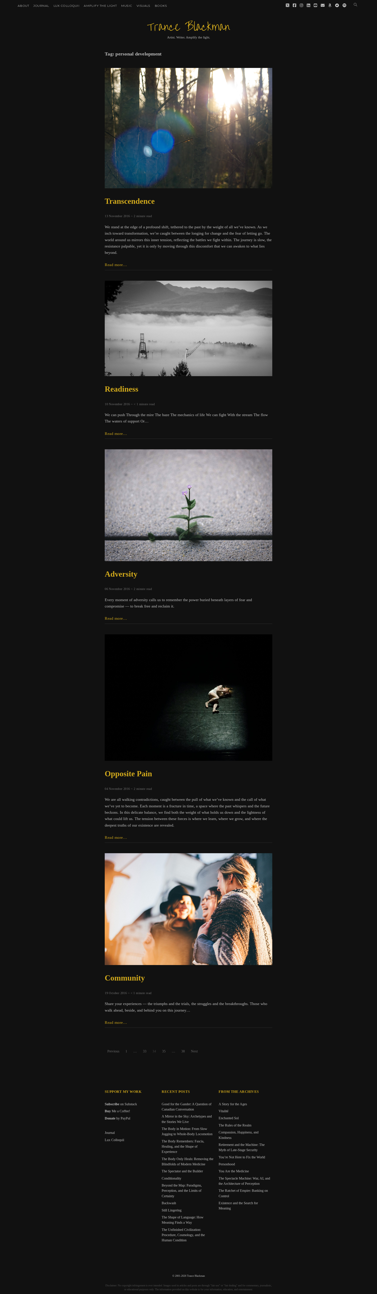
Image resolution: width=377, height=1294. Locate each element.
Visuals (143, 5)
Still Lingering (172, 1210)
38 (183, 1051)
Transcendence (130, 201)
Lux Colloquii (66, 5)
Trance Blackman (188, 27)
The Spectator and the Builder (182, 1171)
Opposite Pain (128, 773)
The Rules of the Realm (235, 1125)
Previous (113, 1051)
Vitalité (223, 1111)
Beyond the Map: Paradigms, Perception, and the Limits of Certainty (182, 1190)
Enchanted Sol (229, 1118)
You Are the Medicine (234, 1171)
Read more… (116, 264)
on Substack (121, 1104)
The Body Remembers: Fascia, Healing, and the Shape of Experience (183, 1146)
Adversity (121, 574)
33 (144, 1051)
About (23, 5)
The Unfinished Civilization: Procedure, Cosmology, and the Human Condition (183, 1235)
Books (161, 5)
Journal (41, 5)
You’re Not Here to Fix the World (242, 1157)
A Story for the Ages (233, 1104)
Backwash (169, 1203)
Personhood (227, 1164)
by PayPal (117, 1118)
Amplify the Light (100, 5)
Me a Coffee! (117, 1111)
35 (164, 1051)
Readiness (121, 389)
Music (126, 5)
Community (125, 978)
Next (194, 1051)
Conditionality (171, 1178)
